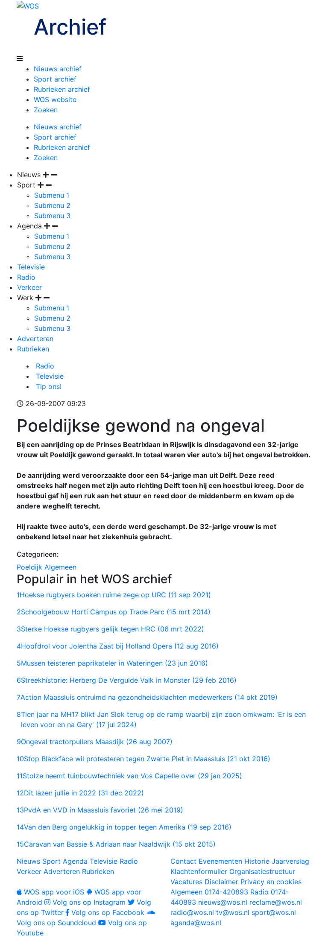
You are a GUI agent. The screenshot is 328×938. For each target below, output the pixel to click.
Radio (26, 277)
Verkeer (29, 287)
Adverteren (35, 338)
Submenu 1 (51, 195)
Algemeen (60, 567)
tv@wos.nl (232, 912)
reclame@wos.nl (275, 902)
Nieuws (28, 861)
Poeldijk (29, 567)
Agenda (75, 861)
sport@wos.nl (274, 912)
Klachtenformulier (198, 871)
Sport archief (55, 79)
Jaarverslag (290, 861)
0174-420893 (209, 892)
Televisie (31, 267)
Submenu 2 (52, 205)
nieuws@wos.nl (222, 902)
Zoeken (46, 109)
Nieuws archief (58, 68)
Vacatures (186, 881)
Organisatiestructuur (262, 871)
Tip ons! (48, 386)
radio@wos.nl (192, 912)
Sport (51, 861)
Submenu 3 (52, 215)
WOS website (55, 99)
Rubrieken (33, 349)
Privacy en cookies (271, 881)
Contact (183, 861)
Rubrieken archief (62, 89)
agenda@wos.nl (195, 922)
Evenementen (220, 861)
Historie (256, 861)
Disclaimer (221, 881)
